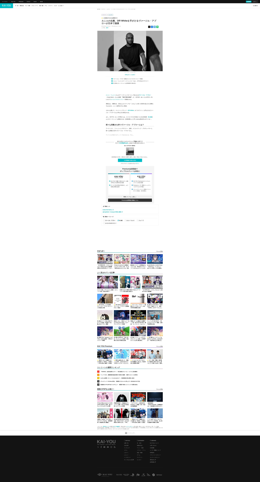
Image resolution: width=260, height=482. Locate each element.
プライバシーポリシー (155, 455)
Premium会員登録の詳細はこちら (130, 200)
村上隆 (150, 117)
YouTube (104, 447)
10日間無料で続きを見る (130, 160)
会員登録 (249, 1)
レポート (126, 452)
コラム (125, 450)
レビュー (126, 455)
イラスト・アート (141, 450)
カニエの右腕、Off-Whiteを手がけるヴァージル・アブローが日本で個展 (129, 22)
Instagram (111, 447)
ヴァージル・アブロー (145, 95)
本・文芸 (139, 443)
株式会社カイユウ (106, 426)
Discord (108, 447)
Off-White (131, 110)
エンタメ (139, 459)
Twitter (98, 447)
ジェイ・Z (140, 220)
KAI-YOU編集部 (116, 426)
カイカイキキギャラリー (117, 99)
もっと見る (60, 5)
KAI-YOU (98, 9)
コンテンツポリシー (129, 426)
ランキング (127, 447)
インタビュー (127, 457)
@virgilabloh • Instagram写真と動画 (112, 212)
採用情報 (152, 462)
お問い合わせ (153, 445)
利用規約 (152, 452)
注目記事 (126, 445)
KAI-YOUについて (154, 443)
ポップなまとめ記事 (129, 459)
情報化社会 (139, 445)
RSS (115, 447)
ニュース (108, 9)
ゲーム (138, 455)
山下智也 (103, 27)
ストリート (103, 9)
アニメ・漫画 (140, 447)
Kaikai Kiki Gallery (107, 209)
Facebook (101, 447)
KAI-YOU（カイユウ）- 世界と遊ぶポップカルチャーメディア (6, 5)
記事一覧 (126, 443)
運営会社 (152, 459)
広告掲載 (152, 447)
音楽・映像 (139, 452)
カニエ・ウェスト (111, 95)
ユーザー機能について (155, 450)
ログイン (255, 1)
